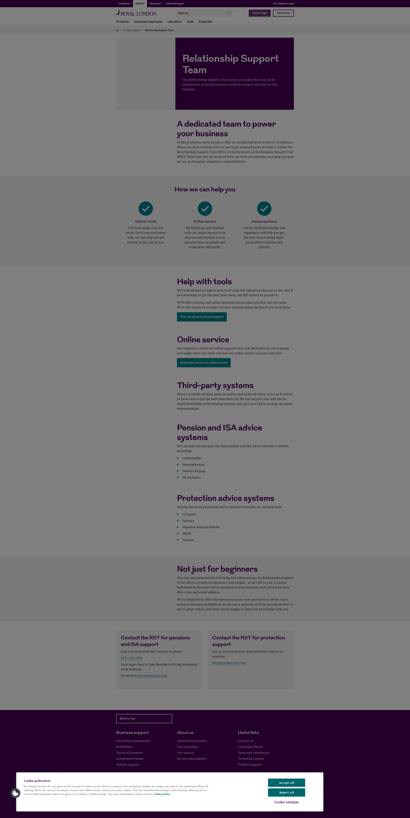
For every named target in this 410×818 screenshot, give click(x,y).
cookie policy (162, 794)
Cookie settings (286, 802)
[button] (15, 793)
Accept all (286, 783)
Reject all (286, 792)
